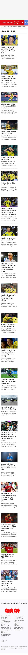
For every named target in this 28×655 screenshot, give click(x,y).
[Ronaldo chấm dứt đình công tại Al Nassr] (9, 125)
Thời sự (17, 26)
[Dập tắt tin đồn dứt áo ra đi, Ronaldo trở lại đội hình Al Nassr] (9, 97)
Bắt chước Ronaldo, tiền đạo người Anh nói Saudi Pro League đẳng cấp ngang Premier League (8, 436)
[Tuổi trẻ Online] (12, 610)
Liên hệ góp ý (17, 630)
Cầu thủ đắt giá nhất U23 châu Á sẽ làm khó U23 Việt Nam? (8, 381)
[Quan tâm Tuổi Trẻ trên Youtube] (2, 641)
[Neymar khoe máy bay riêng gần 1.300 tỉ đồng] (9, 400)
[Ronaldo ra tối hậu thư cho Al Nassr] (9, 150)
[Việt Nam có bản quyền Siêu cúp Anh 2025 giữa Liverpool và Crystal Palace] (9, 518)
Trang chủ (3, 603)
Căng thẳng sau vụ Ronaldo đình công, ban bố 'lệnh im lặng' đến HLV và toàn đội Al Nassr (8, 267)
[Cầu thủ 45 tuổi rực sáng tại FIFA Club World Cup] (9, 575)
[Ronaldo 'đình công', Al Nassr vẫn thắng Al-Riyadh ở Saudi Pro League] (9, 288)
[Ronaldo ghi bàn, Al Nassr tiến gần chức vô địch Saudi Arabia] (9, 70)
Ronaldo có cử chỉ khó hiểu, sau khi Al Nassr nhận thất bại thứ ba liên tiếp (8, 353)
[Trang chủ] (2, 26)
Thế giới (21, 26)
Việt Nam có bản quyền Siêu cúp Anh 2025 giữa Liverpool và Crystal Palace (8, 527)
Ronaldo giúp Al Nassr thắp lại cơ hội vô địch (8, 325)
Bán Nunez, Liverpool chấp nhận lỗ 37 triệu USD (7, 556)
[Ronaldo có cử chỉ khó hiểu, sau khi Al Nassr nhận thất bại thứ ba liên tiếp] (9, 343)
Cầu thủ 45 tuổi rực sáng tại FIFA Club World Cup (7, 583)
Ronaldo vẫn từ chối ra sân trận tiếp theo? (8, 239)
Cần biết (14, 22)
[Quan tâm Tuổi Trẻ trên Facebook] (6, 641)
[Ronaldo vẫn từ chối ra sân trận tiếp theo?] (9, 231)
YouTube (10, 22)
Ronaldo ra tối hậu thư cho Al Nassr (8, 158)
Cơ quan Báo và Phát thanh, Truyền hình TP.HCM (6, 636)
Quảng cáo (18, 22)
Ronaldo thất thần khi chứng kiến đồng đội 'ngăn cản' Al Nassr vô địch (8, 50)
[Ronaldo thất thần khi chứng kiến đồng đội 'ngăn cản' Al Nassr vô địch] (9, 40)
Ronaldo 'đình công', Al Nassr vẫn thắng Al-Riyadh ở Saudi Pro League (8, 298)
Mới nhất (5, 26)
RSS (22, 630)
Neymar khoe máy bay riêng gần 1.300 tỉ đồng (8, 408)
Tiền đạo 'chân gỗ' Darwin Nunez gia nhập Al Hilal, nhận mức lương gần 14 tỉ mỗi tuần (8, 497)
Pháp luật (25, 26)
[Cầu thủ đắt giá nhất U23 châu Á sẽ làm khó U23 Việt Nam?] (9, 373)
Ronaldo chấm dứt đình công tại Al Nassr (8, 132)
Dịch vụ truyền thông (18, 627)
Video (14, 26)
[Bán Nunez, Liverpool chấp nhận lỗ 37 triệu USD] (9, 547)
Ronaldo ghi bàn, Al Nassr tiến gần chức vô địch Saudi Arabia (8, 78)
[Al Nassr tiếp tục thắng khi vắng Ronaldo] (9, 176)
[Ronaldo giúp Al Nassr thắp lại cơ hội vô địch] (9, 318)
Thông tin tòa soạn (5, 632)
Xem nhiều (10, 26)
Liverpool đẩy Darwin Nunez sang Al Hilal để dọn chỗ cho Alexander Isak (8, 467)
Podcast (4, 22)
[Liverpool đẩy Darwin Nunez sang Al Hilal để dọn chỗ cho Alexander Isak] (9, 457)
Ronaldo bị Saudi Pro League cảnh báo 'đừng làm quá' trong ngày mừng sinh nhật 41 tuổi (8, 211)
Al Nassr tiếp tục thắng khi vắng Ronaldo (8, 184)
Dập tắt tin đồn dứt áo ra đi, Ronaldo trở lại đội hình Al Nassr (8, 106)
